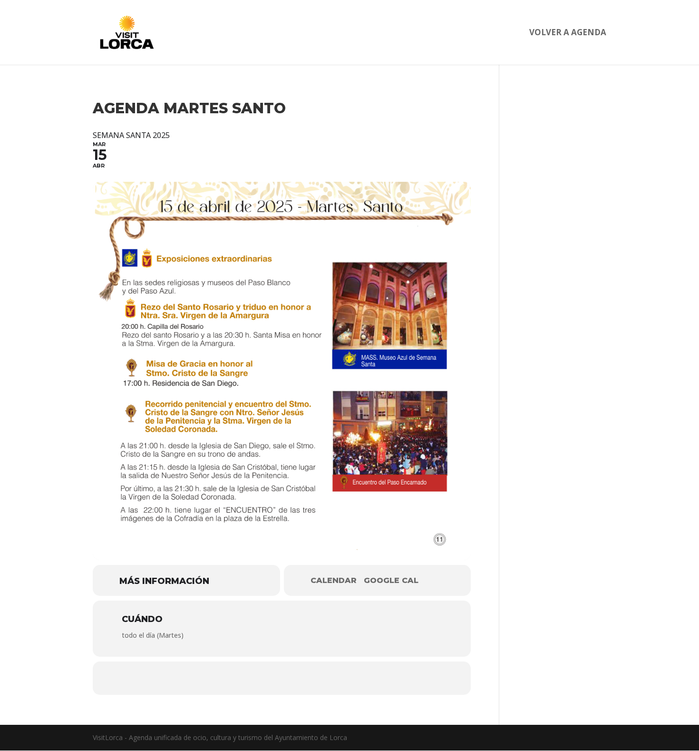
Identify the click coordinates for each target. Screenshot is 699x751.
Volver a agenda (567, 33)
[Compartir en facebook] (253, 678)
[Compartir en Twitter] (282, 678)
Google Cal (391, 580)
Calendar (334, 580)
